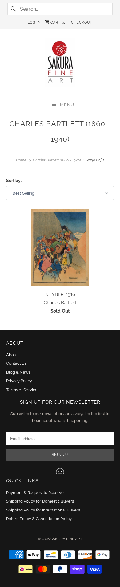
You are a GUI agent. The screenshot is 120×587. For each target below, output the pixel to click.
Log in (34, 23)
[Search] (13, 9)
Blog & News (18, 372)
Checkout (81, 23)
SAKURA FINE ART (66, 539)
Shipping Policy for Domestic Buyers (40, 501)
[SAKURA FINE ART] (60, 64)
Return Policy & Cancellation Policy (39, 518)
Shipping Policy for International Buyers (43, 510)
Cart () (58, 23)
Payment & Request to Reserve (35, 492)
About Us (14, 354)
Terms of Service (22, 389)
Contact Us (16, 363)
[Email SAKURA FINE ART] (60, 472)
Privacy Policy (19, 381)
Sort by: (14, 180)
